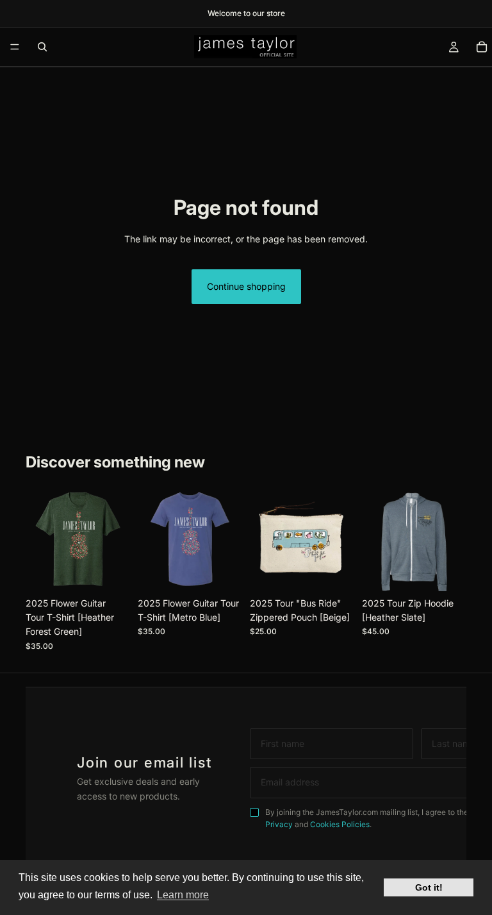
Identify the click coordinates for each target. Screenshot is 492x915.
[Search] (42, 47)
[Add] (334, 571)
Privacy (279, 824)
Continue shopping (246, 286)
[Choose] (110, 571)
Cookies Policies (340, 824)
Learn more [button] (183, 894)
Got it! (429, 887)
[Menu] (14, 47)
